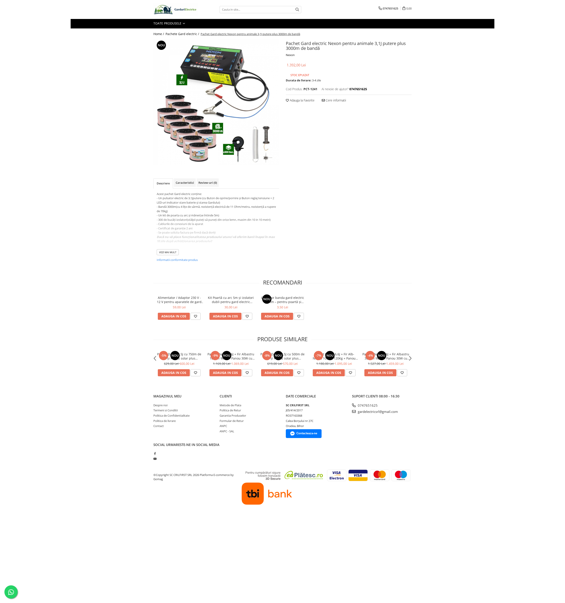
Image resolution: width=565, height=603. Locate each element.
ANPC (223, 426)
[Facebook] (154, 453)
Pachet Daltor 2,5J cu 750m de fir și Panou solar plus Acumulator (179, 356)
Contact (158, 426)
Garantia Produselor (233, 416)
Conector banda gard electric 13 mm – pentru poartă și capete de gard (282, 300)
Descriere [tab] (163, 183)
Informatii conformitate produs (177, 260)
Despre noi (160, 405)
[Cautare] (297, 9)
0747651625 (367, 405)
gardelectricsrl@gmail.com (377, 411)
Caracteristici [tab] (185, 183)
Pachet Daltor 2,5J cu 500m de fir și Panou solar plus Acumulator (282, 356)
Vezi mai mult (167, 252)
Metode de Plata (230, 405)
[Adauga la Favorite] (195, 316)
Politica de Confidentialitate (171, 416)
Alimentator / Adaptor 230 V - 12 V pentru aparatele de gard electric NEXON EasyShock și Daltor (179, 300)
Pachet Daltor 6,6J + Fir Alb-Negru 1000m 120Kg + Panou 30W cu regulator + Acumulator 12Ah (334, 356)
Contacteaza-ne (306, 433)
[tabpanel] (216, 102)
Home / (159, 34)
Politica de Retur (230, 410)
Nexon (290, 55)
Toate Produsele (167, 23)
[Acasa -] (175, 9)
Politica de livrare (164, 421)
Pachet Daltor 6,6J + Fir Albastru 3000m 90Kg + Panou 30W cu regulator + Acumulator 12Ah (385, 356)
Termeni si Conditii (165, 410)
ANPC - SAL (227, 431)
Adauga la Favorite (302, 100)
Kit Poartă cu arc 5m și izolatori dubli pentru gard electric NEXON (231, 300)
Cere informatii (335, 100)
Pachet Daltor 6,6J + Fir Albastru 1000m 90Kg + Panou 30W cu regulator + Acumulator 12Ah (230, 356)
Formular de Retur (232, 421)
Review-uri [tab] (207, 183)
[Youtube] (154, 459)
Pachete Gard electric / (183, 34)
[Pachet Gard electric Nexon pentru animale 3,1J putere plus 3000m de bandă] (216, 102)
